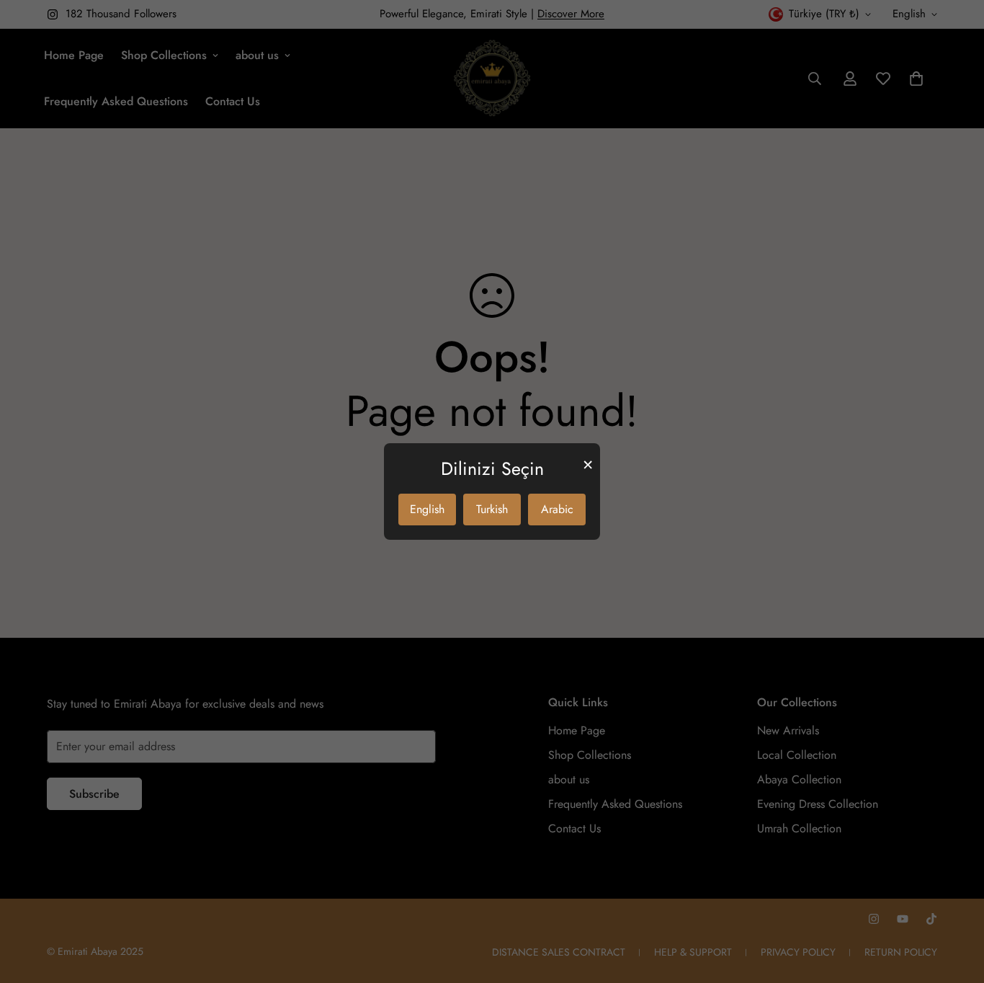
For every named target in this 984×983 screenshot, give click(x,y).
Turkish (492, 509)
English (427, 509)
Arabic (557, 509)
